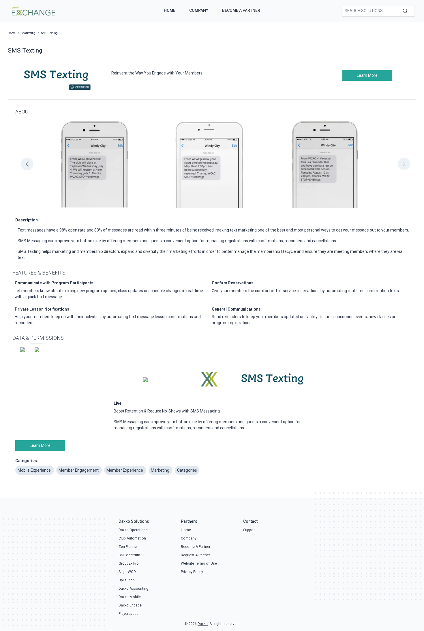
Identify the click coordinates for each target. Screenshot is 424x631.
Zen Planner (128, 547)
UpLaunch (127, 580)
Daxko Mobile (130, 597)
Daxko (203, 624)
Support (249, 530)
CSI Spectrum (129, 555)
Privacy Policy (192, 572)
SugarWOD (127, 572)
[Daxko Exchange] (33, 10)
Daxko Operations (133, 530)
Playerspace (128, 614)
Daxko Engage (130, 605)
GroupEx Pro (129, 563)
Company (198, 10)
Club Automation (132, 538)
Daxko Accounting (133, 589)
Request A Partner (195, 555)
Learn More (367, 75)
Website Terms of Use (199, 563)
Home (169, 10)
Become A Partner (241, 10)
